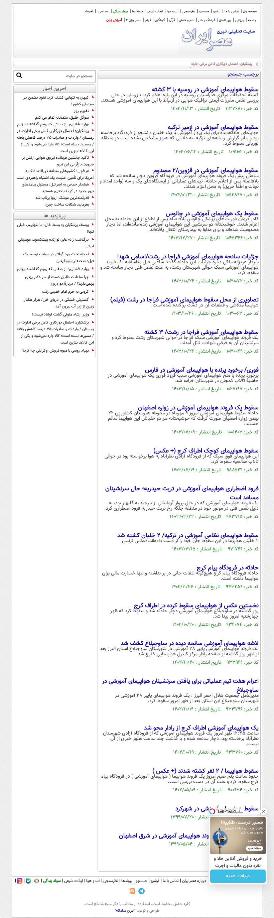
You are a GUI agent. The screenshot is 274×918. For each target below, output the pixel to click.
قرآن (172, 20)
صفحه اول (250, 11)
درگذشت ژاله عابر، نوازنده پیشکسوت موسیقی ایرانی (56, 243)
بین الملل (225, 20)
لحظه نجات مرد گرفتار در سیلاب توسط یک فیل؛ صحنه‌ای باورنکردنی (58, 257)
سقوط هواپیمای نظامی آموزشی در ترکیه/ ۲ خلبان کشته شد (188, 535)
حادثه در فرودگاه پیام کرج (228, 568)
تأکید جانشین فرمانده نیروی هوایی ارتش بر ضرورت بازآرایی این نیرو (58, 161)
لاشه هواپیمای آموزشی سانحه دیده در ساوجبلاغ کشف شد (190, 643)
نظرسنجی (188, 11)
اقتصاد (88, 11)
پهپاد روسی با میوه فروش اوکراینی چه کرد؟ (55, 351)
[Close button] (263, 811)
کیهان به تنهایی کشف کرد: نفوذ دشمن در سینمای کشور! (58, 101)
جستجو (204, 11)
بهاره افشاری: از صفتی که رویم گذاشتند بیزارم (53, 124)
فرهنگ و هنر (206, 20)
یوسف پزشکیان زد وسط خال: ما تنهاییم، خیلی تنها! (55, 228)
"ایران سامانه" (125, 911)
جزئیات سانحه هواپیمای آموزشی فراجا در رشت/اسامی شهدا (188, 257)
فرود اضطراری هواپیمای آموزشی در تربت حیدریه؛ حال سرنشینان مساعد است (182, 493)
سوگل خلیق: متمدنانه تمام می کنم (62, 118)
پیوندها (126, 881)
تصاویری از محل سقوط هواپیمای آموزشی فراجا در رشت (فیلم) (184, 300)
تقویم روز (81, 111)
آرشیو (217, 11)
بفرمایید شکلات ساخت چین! (66, 205)
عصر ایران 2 (133, 20)
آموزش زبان (114, 20)
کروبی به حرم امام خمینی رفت (65, 292)
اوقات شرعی (155, 11)
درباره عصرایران (194, 881)
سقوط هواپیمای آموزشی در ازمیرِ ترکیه (213, 127)
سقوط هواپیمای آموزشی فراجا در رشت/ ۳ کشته (201, 332)
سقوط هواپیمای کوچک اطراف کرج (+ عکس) (206, 451)
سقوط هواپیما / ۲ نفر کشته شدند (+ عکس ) (205, 771)
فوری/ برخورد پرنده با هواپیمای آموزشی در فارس (202, 370)
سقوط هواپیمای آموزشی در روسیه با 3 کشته (205, 90)
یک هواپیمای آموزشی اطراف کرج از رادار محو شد (201, 728)
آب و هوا (172, 11)
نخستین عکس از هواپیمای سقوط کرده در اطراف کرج (196, 606)
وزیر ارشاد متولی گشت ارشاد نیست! (60, 314)
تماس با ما (232, 11)
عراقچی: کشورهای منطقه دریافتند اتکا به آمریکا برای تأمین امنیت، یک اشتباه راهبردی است (55, 174)
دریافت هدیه (238, 876)
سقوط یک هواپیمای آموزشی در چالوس (212, 214)
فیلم (148, 20)
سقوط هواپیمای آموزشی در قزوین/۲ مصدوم (206, 170)
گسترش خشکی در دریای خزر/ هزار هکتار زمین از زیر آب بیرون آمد (59, 303)
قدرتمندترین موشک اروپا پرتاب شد (62, 198)
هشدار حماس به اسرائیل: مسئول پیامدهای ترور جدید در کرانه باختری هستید (58, 187)
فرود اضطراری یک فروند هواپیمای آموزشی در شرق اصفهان (189, 836)
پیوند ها (137, 11)
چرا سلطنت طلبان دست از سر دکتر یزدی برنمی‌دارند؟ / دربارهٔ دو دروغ (59, 280)
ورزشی (239, 20)
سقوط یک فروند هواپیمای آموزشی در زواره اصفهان (198, 408)
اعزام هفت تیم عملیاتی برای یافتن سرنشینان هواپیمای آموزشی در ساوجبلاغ (180, 686)
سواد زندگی (120, 11)
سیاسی (104, 11)
